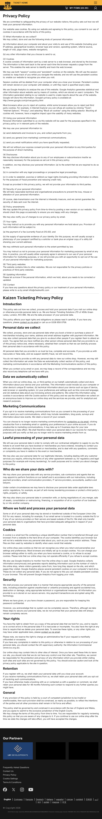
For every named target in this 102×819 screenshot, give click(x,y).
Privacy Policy (9, 775)
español (60, 799)
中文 (64, 802)
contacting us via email (78, 421)
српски (70, 799)
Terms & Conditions (12, 782)
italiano (50, 799)
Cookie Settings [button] (10, 778)
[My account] (95, 8)
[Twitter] (14, 789)
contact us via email (29, 322)
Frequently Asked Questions (16, 767)
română (79, 799)
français (29, 799)
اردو (96, 799)
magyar (55, 802)
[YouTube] (30, 789)
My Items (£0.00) (79, 8)
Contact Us (8, 771)
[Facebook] (5, 789)
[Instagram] (22, 789)
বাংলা (39, 802)
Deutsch (40, 799)
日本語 (89, 799)
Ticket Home (20, 2)
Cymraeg (18, 799)
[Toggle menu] (95, 2)
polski (46, 802)
